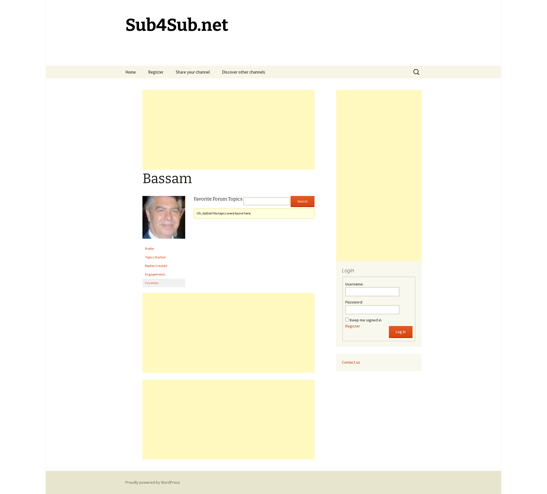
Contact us (351, 362)
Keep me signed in (365, 320)
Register (156, 72)
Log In (401, 331)
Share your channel (193, 72)
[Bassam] (163, 220)
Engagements (155, 274)
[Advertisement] (228, 130)
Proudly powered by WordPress (152, 482)
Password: (354, 302)
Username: (354, 284)
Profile (149, 248)
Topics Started (155, 257)
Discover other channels (243, 72)
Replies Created (156, 266)
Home (130, 72)
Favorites (151, 283)
